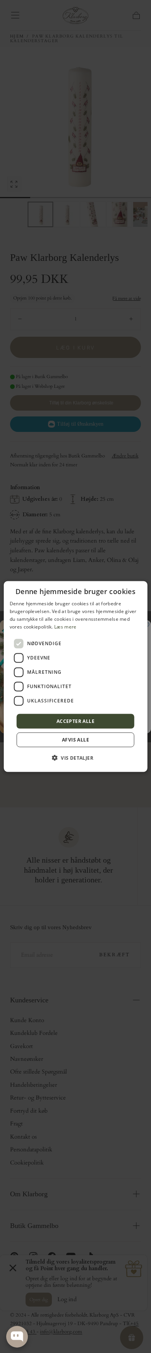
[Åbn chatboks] (17, 1337)
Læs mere (65, 626)
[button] (75, 757)
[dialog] (76, 676)
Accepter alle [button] (75, 721)
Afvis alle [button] (75, 739)
